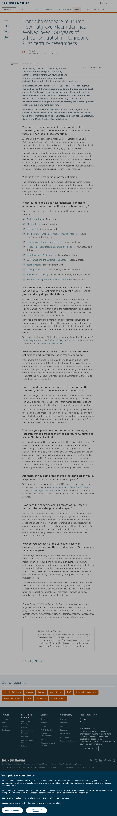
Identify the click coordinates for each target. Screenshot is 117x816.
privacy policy (15, 798)
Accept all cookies (12, 810)
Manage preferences (10, 803)
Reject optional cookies (36, 810)
